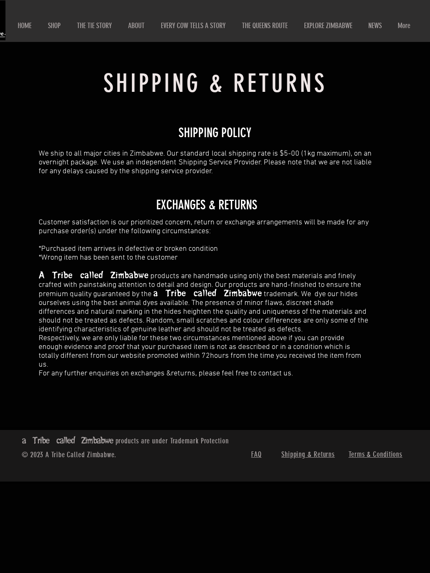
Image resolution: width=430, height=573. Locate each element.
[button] (136, 25)
